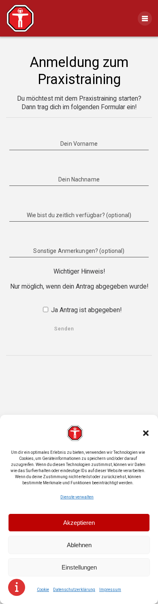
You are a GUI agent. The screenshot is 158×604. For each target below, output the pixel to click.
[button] (146, 433)
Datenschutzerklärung (74, 589)
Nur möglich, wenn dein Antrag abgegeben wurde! (79, 286)
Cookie (43, 589)
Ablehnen (79, 544)
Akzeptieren (79, 522)
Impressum (110, 589)
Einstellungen (79, 567)
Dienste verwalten (77, 497)
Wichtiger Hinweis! (79, 271)
